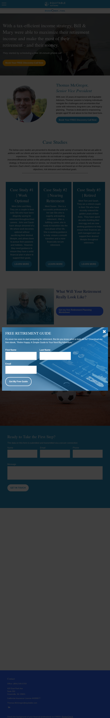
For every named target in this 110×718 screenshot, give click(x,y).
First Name (10, 350)
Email (8, 364)
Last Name (45, 350)
